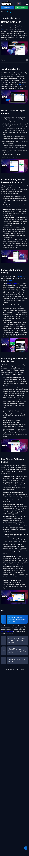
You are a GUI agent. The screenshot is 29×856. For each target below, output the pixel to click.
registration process (7, 631)
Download (7, 7)
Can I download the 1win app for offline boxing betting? (16, 640)
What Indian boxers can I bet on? (16, 660)
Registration (21, 7)
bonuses (9, 280)
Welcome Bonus (12, 283)
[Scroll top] (25, 848)
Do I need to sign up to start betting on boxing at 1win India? (16, 619)
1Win (2, 12)
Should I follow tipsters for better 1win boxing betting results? (17, 651)
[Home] (6, 3)
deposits (21, 84)
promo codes (22, 276)
